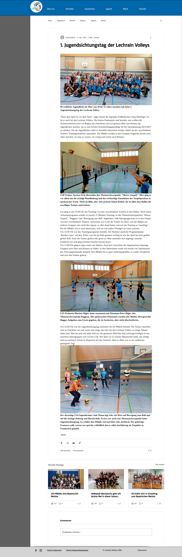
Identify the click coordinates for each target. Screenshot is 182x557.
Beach (103, 21)
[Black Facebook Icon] (36, 550)
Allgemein (61, 21)
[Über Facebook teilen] (61, 443)
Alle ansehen (159, 464)
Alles (50, 21)
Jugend (93, 21)
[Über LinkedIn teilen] (73, 443)
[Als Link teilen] (79, 443)
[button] (161, 21)
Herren (72, 21)
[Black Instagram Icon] (40, 550)
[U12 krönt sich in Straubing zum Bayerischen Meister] (146, 479)
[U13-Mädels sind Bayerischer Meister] (66, 479)
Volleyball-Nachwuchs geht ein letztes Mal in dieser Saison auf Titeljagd (106, 495)
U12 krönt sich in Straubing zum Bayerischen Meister (144, 495)
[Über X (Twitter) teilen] (67, 443)
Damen (83, 21)
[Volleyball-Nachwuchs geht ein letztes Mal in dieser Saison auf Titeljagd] (106, 479)
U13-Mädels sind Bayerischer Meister (64, 495)
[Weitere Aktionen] (150, 37)
